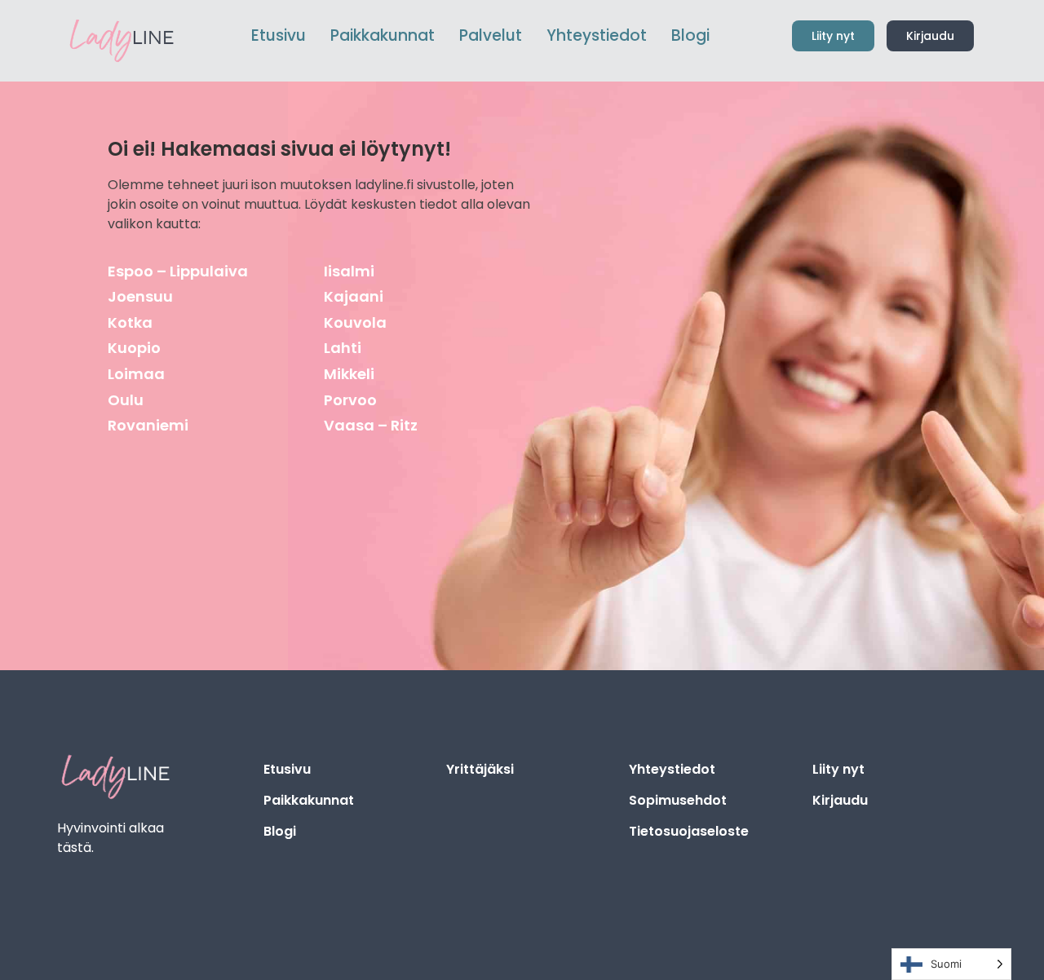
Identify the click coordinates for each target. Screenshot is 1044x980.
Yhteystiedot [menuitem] (596, 35)
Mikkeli (349, 374)
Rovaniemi (148, 425)
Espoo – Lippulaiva (178, 271)
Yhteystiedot (672, 769)
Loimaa (136, 374)
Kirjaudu (840, 800)
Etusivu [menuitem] (278, 35)
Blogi (279, 831)
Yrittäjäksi (480, 769)
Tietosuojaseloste (689, 831)
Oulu (126, 400)
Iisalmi (349, 271)
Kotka (130, 322)
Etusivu (287, 769)
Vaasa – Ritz (371, 425)
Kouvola (355, 322)
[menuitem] (382, 36)
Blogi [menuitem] (690, 35)
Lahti (342, 348)
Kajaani (353, 296)
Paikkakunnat (308, 800)
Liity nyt (838, 769)
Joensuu (140, 296)
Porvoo (350, 400)
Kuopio (134, 348)
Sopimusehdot (678, 800)
